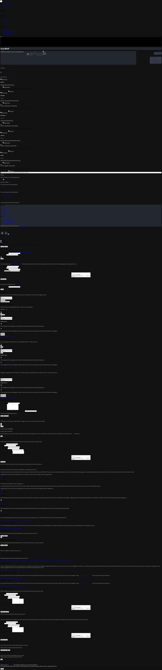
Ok (1, 436)
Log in (4, 5)
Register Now (3, 279)
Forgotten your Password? (27, 252)
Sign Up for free (17, 252)
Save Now (3, 300)
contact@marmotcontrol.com (85, 575)
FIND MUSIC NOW (7, 3)
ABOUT (4, 18)
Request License (4, 639)
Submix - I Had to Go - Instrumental (8, 145)
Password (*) (3, 254)
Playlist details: (4, 377)
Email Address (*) (4, 253)
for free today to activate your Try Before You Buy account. (15, 560)
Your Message (4, 409)
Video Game (3, 95)
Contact (2, 243)
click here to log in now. (16, 264)
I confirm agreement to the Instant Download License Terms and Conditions (19, 511)
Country (2, 270)
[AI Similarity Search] (28, 54)
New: (3, 316)
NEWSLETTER (6, 24)
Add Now (2, 314)
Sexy (4, 200)
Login (2, 258)
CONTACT (5, 20)
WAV (2, 478)
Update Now (3, 394)
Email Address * (4, 403)
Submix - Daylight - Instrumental (8, 165)
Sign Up (5, 6)
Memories (2, 82)
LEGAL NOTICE (6, 29)
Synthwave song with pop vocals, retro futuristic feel (12, 51)
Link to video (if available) (6, 450)
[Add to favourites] (38, 54)
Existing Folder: (5, 312)
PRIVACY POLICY (6, 34)
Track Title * (3, 444)
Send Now (6, 415)
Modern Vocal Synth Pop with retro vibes (10, 100)
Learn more (41, 245)
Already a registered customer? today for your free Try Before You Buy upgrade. (50, 560)
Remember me (5, 257)
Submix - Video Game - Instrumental (9, 105)
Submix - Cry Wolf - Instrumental (8, 73)
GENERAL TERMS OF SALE (9, 31)
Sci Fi (4, 189)
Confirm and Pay (4, 650)
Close (2, 415)
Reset (2, 289)
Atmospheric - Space (7, 194)
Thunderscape (3, 115)
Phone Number (4, 448)
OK (9, 650)
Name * (2, 445)
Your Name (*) (4, 266)
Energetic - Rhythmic (7, 197)
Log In (4, 13)
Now (2, 347)
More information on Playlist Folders (9, 336)
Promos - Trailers (7, 187)
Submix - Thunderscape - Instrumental (9, 125)
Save (2, 426)
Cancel (2, 535)
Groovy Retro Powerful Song (7, 120)
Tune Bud (11, 665)
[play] (2, 234)
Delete (6, 535)
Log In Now (17, 284)
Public (3, 324)
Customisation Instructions (6, 453)
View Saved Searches (5, 301)
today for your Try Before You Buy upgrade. (13, 570)
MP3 (2, 477)
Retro (4, 188)
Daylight (2, 155)
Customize (3, 461)
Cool (4, 196)
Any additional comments (6, 603)
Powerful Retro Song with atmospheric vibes (10, 140)
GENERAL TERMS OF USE (9, 32)
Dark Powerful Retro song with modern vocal (10, 160)
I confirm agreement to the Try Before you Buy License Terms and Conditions (19, 500)
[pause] (6, 234)
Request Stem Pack (4, 611)
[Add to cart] (41, 54)
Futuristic (5, 198)
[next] (9, 234)
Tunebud (21, 226)
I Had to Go (2, 135)
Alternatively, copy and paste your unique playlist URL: (13, 411)
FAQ (4, 23)
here (73, 433)
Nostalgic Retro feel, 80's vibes (7, 85)
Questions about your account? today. (12, 528)
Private (3, 328)
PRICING (5, 21)
